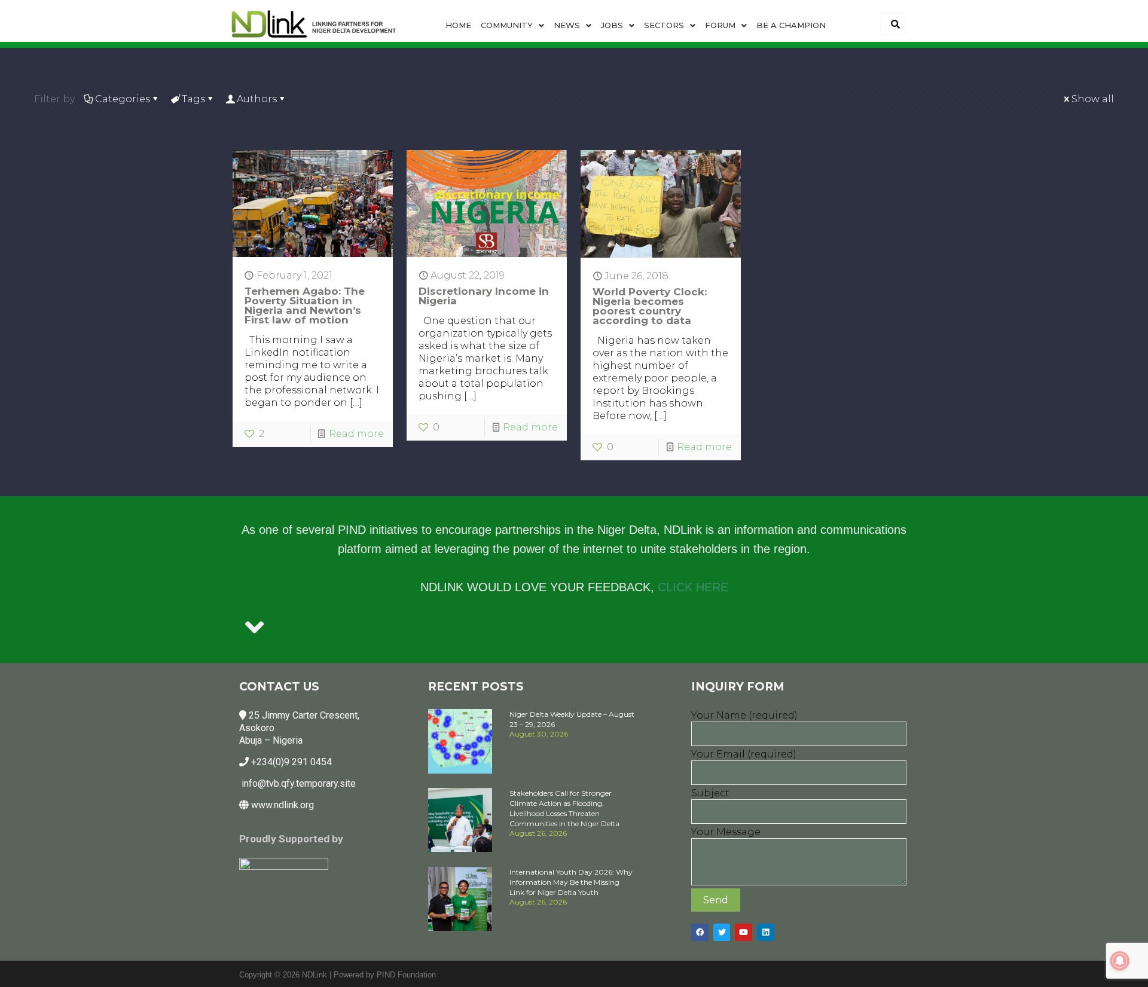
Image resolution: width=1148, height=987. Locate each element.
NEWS (567, 25)
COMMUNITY (507, 25)
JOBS (612, 25)
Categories (122, 99)
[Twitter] (722, 932)
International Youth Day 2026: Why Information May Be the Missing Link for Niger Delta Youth (571, 882)
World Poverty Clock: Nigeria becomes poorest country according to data (650, 306)
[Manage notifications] (1119, 960)
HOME (458, 25)
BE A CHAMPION (791, 25)
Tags (193, 99)
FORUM (720, 25)
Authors (257, 99)
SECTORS (664, 25)
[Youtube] (743, 932)
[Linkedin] (765, 932)
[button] (512, 25)
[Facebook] (700, 932)
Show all (1092, 99)
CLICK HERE (693, 587)
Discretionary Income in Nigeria (484, 296)
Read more (356, 433)
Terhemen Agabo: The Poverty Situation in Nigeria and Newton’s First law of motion (305, 305)
